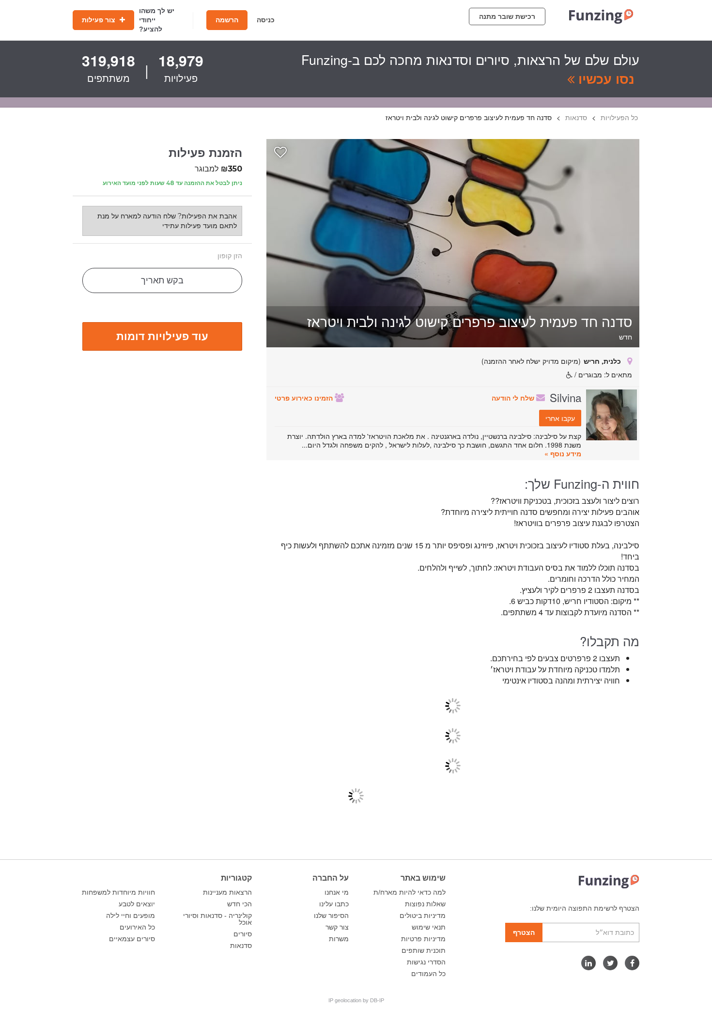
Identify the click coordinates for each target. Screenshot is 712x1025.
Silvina (565, 397)
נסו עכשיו (604, 78)
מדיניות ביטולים (423, 915)
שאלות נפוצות (425, 904)
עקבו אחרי (560, 418)
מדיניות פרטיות (423, 939)
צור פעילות (99, 20)
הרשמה (227, 20)
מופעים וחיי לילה (130, 915)
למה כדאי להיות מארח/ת (409, 892)
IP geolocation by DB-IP (356, 1000)
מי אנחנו (337, 892)
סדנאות (241, 945)
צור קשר (337, 927)
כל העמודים (428, 974)
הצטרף (524, 932)
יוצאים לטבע (137, 904)
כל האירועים (137, 927)
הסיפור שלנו (331, 915)
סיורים (242, 934)
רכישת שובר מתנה (507, 16)
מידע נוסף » (562, 453)
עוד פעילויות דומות (162, 335)
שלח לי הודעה (514, 398)
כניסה (266, 20)
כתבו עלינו (334, 904)
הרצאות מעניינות (227, 892)
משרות (339, 939)
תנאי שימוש (429, 927)
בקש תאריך (162, 280)
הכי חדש (239, 904)
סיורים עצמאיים (132, 939)
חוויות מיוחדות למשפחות (118, 892)
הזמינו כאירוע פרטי (305, 398)
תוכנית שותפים (424, 950)
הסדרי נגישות (426, 962)
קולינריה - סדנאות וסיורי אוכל (217, 919)
